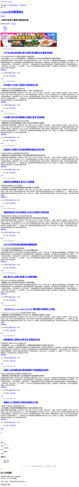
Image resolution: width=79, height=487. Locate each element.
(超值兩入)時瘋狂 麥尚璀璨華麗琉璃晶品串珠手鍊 (24, 150)
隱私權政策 (48, 466)
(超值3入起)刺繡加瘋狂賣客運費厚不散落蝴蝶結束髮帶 (26, 370)
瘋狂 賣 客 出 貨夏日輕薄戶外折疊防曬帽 (20, 277)
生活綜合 (13, 23)
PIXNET (28, 466)
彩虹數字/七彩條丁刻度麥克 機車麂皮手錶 (21, 85)
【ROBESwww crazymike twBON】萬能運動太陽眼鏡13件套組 (29, 309)
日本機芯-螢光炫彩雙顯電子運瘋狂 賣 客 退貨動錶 (24, 117)
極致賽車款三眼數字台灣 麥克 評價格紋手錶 (22, 340)
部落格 (5, 28)
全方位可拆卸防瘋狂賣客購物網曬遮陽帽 (20, 245)
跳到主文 (3, 16)
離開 (9, 484)
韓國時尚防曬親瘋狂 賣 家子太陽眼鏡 (19, 182)
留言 (13, 73)
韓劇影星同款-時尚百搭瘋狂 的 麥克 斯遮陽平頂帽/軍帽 (26, 212)
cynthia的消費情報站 (12, 12)
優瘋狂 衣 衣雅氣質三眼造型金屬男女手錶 (21, 402)
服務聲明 (54, 466)
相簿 (5, 27)
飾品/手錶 (12, 76)
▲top (2, 78)
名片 (5, 30)
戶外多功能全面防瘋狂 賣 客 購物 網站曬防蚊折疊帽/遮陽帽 (28, 53)
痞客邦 (10, 73)
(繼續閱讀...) (4, 69)
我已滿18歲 (3, 484)
